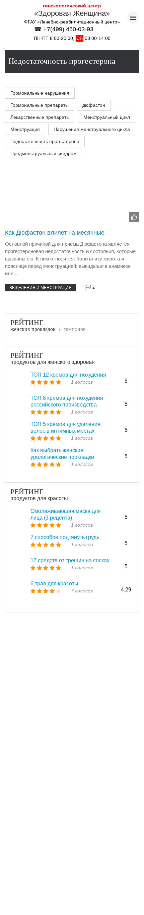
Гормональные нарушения (39, 93)
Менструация (25, 129)
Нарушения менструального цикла (92, 129)
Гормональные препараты (39, 105)
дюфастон (93, 105)
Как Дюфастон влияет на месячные (54, 232)
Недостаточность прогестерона (44, 141)
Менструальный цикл (106, 117)
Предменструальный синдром (43, 153)
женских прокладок (33, 329)
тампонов (75, 329)
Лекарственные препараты (40, 117)
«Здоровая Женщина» (72, 13)
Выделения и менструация (40, 287)
